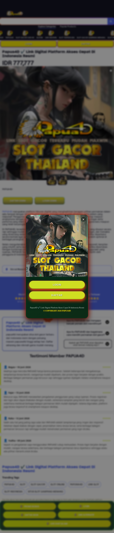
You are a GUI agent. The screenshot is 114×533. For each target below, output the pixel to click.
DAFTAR (56, 295)
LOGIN (57, 284)
